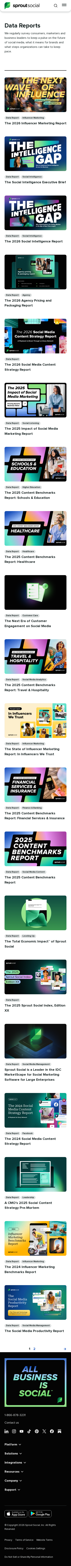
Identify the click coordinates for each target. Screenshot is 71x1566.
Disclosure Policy (14, 1548)
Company (11, 1480)
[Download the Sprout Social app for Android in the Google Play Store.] (40, 1513)
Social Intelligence (32, 177)
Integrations (13, 1462)
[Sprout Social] (22, 5)
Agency (26, 295)
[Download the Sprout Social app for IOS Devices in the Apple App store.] (16, 1513)
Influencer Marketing (33, 118)
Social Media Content (34, 872)
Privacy (8, 1540)
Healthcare (28, 551)
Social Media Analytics (34, 680)
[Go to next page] (63, 1349)
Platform (11, 1444)
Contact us (12, 1422)
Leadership (28, 1197)
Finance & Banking (32, 808)
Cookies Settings (35, 1548)
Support (10, 1489)
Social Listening (31, 423)
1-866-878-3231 (15, 1415)
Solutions (11, 1453)
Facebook (28, 1133)
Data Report (12, 118)
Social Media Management (36, 1064)
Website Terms (44, 1540)
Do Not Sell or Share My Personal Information (29, 1557)
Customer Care (30, 615)
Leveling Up (29, 936)
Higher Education (31, 487)
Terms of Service (24, 1540)
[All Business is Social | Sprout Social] (35, 1382)
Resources (12, 1471)
